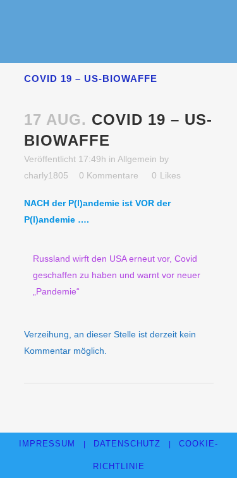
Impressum (47, 443)
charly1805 (46, 175)
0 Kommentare (108, 175)
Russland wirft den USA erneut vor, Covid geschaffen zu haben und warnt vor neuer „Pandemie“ (116, 275)
